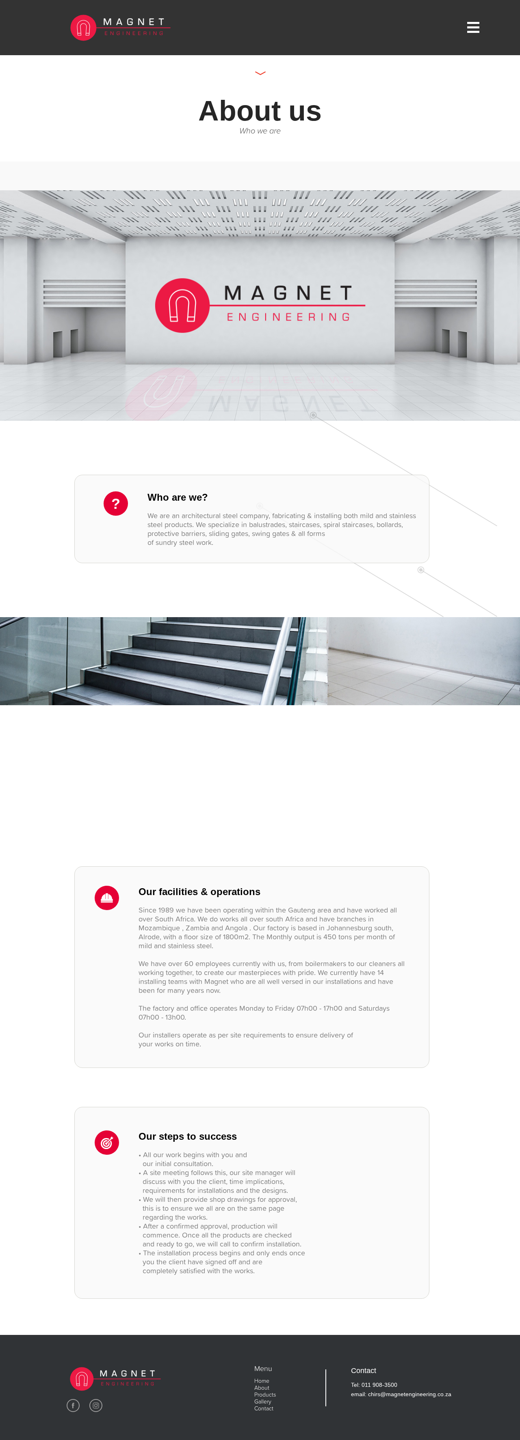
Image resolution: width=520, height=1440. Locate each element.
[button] (439, 28)
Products (265, 1394)
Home (261, 1380)
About (261, 1387)
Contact (263, 1408)
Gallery (262, 1401)
